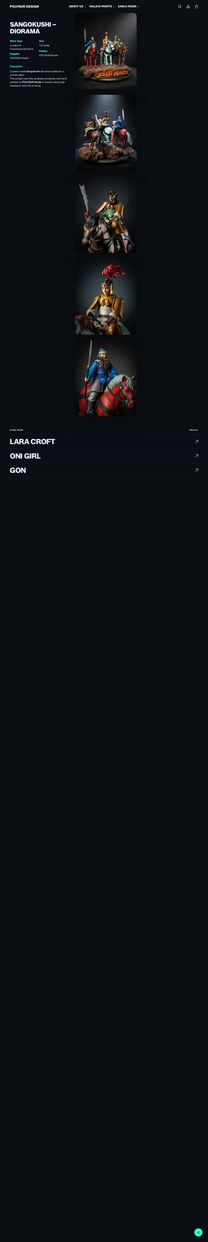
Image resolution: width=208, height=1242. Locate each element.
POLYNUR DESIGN (24, 6)
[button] (193, 430)
